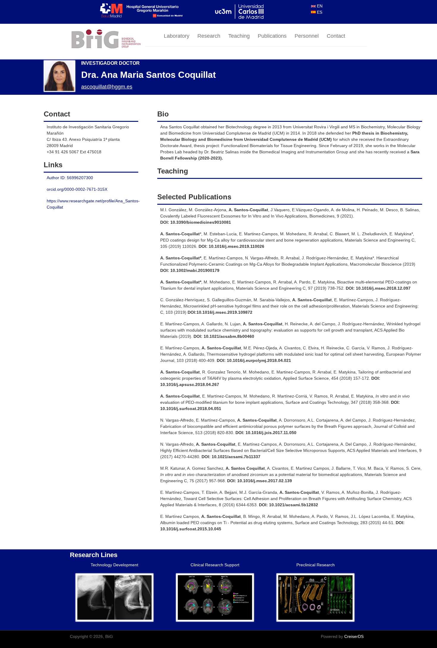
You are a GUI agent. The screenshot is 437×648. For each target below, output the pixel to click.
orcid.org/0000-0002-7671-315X (77, 189)
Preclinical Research (315, 564)
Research (208, 36)
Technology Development (114, 564)
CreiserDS (354, 636)
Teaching (239, 36)
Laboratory (176, 36)
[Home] (107, 39)
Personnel (307, 36)
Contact (336, 36)
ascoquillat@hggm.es (106, 87)
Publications (272, 36)
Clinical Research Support (215, 564)
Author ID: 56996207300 (70, 177)
